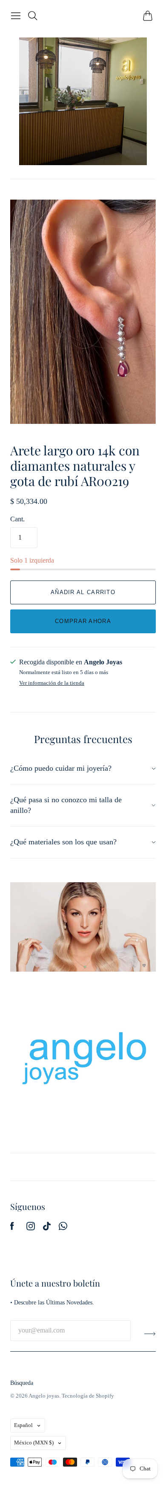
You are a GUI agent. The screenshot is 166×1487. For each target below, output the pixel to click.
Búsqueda (21, 1383)
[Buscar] (33, 16)
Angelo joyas (44, 1396)
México (34, 1442)
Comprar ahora (83, 621)
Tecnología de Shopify (88, 1396)
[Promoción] (83, 927)
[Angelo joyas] (83, 101)
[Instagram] (30, 1228)
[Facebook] (12, 1228)
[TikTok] (47, 1228)
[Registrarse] (150, 1334)
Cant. (17, 519)
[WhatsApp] (63, 1228)
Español (23, 1425)
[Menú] (16, 16)
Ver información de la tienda (51, 683)
